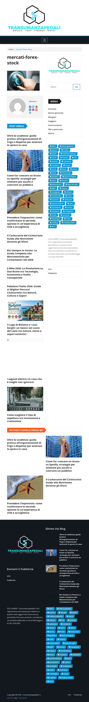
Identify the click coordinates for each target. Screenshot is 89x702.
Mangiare (52, 117)
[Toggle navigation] (45, 40)
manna (64, 188)
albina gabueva (67, 146)
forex (54, 173)
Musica (51, 133)
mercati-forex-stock (24, 49)
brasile (65, 150)
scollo (54, 215)
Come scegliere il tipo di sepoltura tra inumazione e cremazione (23, 418)
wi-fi (53, 226)
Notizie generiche (55, 113)
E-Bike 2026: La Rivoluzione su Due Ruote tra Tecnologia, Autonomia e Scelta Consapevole (25, 273)
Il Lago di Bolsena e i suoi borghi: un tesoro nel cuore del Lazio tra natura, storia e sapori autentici (24, 329)
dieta (64, 169)
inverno (65, 181)
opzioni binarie (57, 204)
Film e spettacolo (55, 129)
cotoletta (55, 165)
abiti (53, 146)
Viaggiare (52, 121)
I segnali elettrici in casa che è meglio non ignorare (24, 380)
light (53, 188)
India (54, 181)
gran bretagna (70, 177)
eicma (74, 169)
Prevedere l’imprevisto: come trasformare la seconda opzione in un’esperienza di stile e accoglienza (24, 222)
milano (69, 192)
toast (68, 219)
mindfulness (56, 196)
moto (70, 196)
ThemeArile (22, 698)
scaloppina (69, 211)
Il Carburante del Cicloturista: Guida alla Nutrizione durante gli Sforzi (25, 238)
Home (11, 49)
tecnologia (56, 219)
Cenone (65, 158)
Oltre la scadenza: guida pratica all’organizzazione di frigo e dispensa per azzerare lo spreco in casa (24, 140)
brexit (54, 154)
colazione (67, 161)
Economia (52, 109)
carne (54, 158)
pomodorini (56, 207)
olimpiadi (68, 200)
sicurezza (66, 215)
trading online (69, 223)
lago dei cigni (73, 184)
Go (76, 87)
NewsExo (11, 698)
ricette (69, 207)
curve (54, 169)
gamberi (55, 177)
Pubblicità (52, 273)
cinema (54, 161)
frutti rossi (66, 173)
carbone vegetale (69, 154)
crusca (67, 165)
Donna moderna (55, 125)
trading (55, 223)
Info (50, 269)
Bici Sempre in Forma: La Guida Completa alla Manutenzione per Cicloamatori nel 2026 (22, 255)
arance (54, 150)
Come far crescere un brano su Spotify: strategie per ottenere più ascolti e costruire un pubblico (24, 180)
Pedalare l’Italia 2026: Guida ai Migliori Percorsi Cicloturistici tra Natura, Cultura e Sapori (24, 291)
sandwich (55, 211)
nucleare (55, 200)
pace (71, 204)
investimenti (56, 184)
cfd (75, 158)
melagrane (56, 192)
